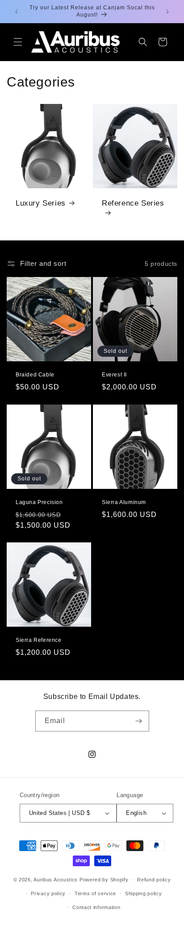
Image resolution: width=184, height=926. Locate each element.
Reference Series (133, 203)
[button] (18, 42)
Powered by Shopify (104, 879)
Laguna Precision (39, 502)
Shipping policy (143, 893)
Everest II (114, 375)
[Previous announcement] (16, 11)
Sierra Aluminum (124, 502)
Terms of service (95, 893)
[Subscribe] (139, 721)
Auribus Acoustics (55, 879)
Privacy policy (48, 893)
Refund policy (154, 879)
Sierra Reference (39, 640)
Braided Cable (35, 375)
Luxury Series (41, 203)
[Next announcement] (167, 11)
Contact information (96, 907)
